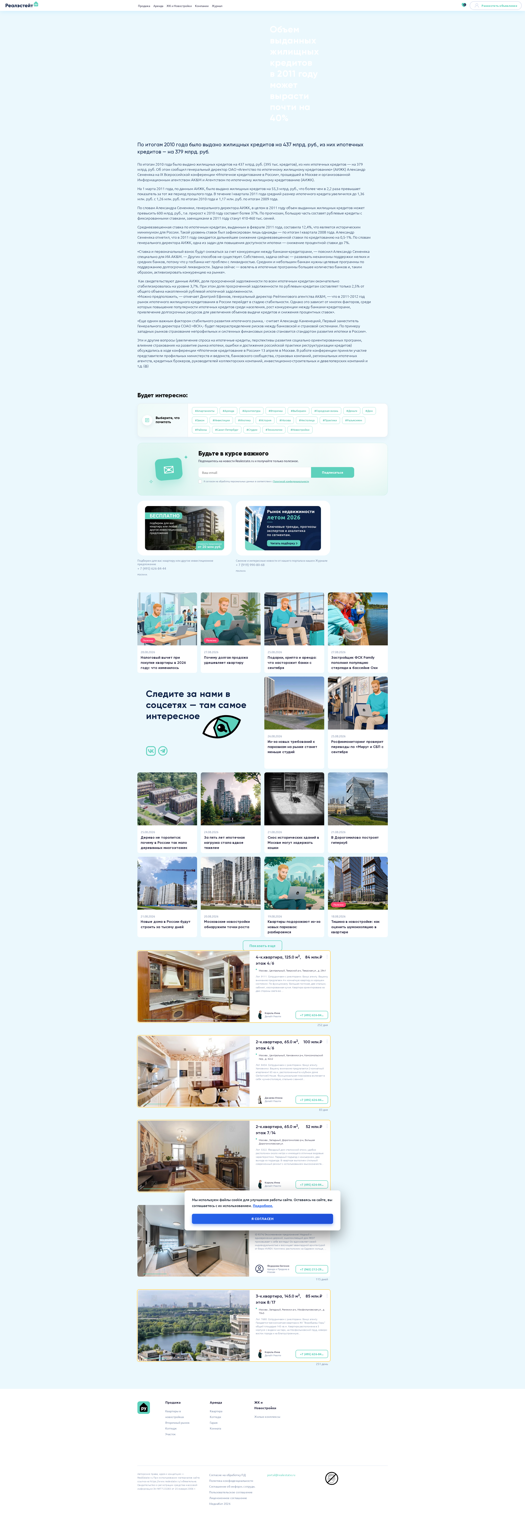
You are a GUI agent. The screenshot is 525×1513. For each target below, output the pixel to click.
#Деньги (351, 410)
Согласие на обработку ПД (227, 1475)
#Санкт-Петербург (226, 429)
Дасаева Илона (273, 1097)
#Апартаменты (205, 410)
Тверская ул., (309, 970)
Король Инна (272, 1012)
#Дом (369, 410)
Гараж (214, 1422)
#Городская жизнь (326, 410)
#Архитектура (251, 410)
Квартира (216, 1411)
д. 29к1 (322, 970)
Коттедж (171, 1428)
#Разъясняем (353, 420)
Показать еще (262, 945)
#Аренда (228, 410)
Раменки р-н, (289, 1309)
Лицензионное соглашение (228, 1498)
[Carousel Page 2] (181, 1019)
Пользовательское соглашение (231, 1492)
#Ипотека (244, 420)
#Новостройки (300, 429)
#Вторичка (276, 410)
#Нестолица (307, 420)
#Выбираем (298, 410)
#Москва (285, 420)
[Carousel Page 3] (208, 1019)
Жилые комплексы (267, 1416)
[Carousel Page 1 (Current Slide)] (155, 1019)
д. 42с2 (269, 1058)
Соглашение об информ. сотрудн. (232, 1486)
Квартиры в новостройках (174, 1414)
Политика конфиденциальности (231, 1480)
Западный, (275, 1140)
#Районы (201, 429)
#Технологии (274, 429)
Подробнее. (263, 1206)
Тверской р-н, (294, 970)
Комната (215, 1428)
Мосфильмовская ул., (309, 1309)
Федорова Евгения (278, 1265)
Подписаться (332, 472)
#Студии (252, 429)
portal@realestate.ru (281, 1475)
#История (265, 420)
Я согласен (262, 1218)
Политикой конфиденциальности (291, 481)
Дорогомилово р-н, (293, 1140)
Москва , (264, 970)
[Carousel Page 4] (234, 1019)
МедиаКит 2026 (220, 1503)
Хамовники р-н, (295, 1055)
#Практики (330, 420)
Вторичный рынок (177, 1422)
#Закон (199, 420)
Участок (170, 1434)
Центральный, (277, 970)
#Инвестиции (221, 420)
